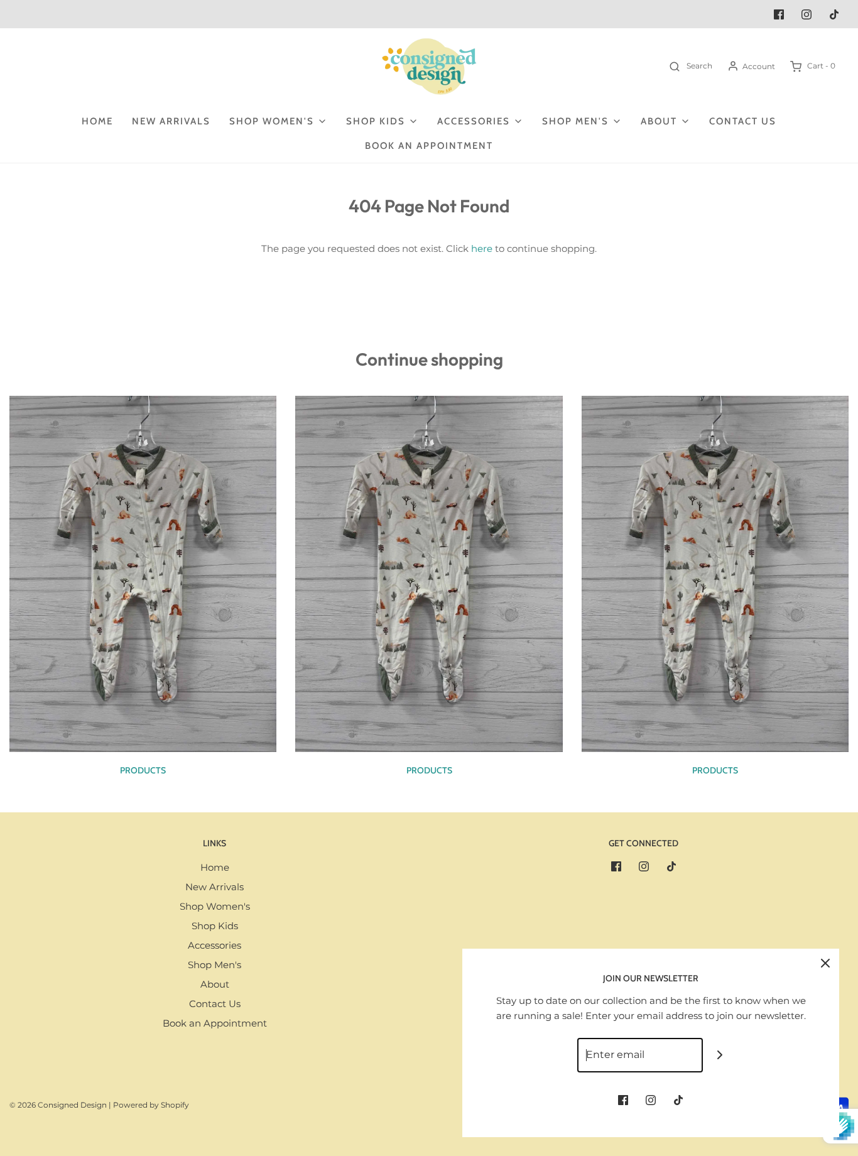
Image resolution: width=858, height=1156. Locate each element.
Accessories (214, 945)
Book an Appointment (429, 145)
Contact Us (742, 121)
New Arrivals (171, 121)
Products (143, 770)
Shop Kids (215, 926)
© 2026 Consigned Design (58, 1105)
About (214, 984)
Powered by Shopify (151, 1105)
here (481, 248)
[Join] (720, 1055)
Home (97, 121)
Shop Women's (215, 906)
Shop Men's (214, 965)
